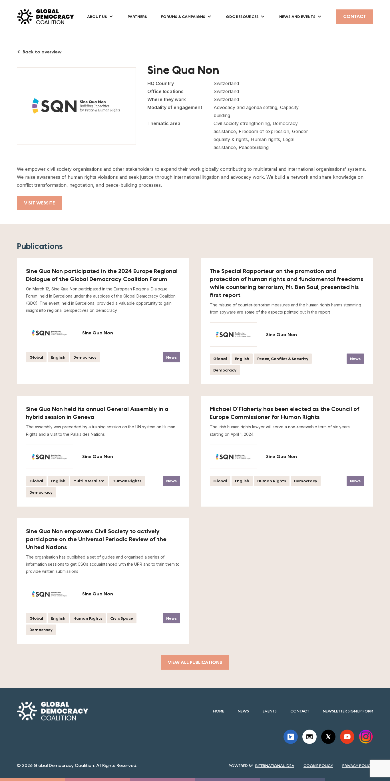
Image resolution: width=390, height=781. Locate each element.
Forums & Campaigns (183, 16)
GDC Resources (242, 16)
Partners (137, 16)
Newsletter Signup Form (348, 711)
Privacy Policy (357, 765)
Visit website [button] (39, 203)
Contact (354, 16)
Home (218, 711)
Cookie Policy (318, 765)
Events (270, 711)
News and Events (297, 16)
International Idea (274, 765)
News (243, 711)
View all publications (195, 662)
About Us (97, 16)
